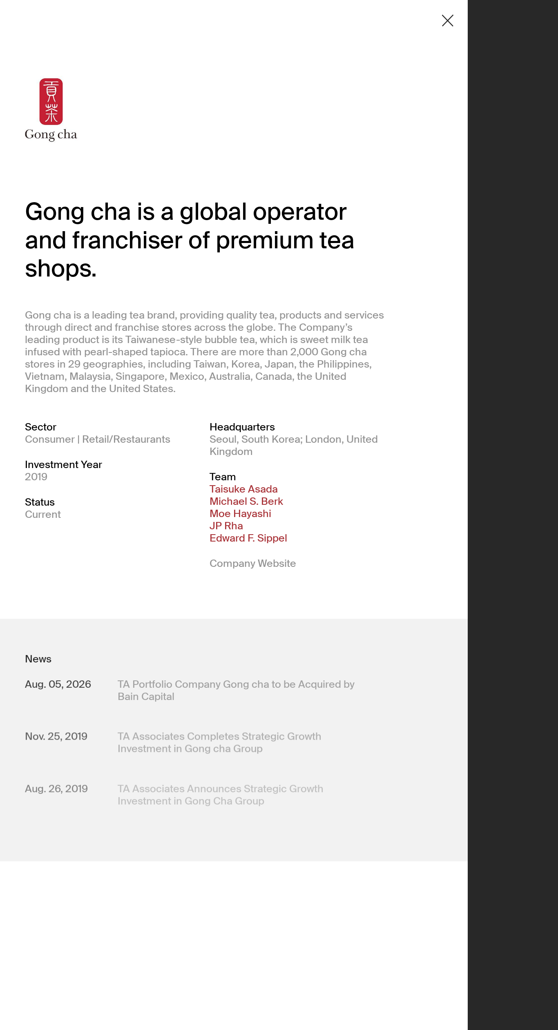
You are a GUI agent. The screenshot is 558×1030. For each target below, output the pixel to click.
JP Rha (226, 526)
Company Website (253, 563)
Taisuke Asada (244, 489)
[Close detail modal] (448, 20)
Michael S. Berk (246, 501)
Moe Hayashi (240, 514)
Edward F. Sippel (248, 538)
